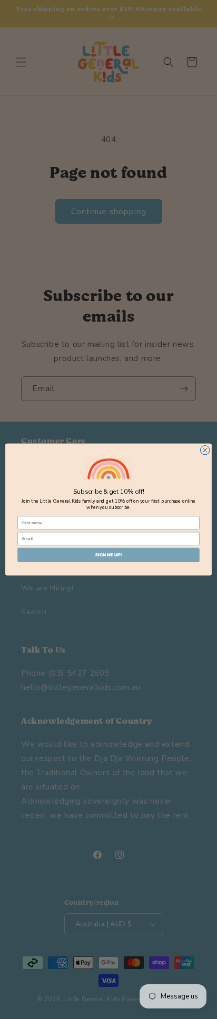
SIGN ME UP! (108, 555)
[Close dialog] (205, 450)
